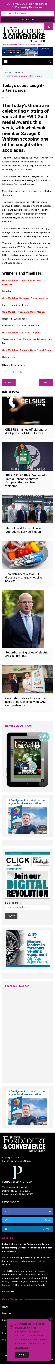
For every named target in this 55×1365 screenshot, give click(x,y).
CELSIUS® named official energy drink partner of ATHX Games (26, 431)
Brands (5, 1319)
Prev (10, 382)
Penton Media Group (20, 1161)
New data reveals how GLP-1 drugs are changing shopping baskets (24, 577)
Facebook (5, 372)
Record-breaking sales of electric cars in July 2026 (27, 654)
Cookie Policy (21, 1347)
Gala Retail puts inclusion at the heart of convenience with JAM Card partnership (25, 701)
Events (5, 1333)
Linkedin (21, 372)
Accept (22, 1354)
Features (6, 1313)
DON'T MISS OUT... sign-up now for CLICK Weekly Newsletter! (28, 5)
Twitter (13, 372)
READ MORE (8, 1291)
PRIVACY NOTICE (10, 1202)
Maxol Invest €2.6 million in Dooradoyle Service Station (23, 529)
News (8, 97)
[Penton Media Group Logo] (17, 1174)
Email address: (13, 902)
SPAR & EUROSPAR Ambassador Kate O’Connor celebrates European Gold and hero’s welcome (26, 481)
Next (44, 382)
